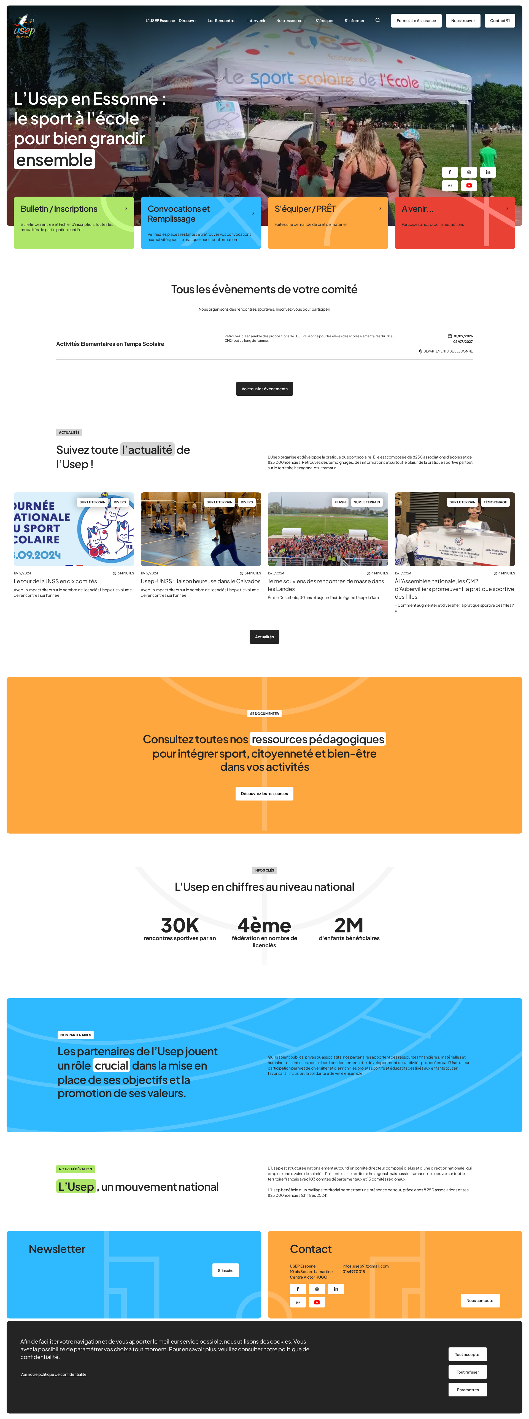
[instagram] (469, 172)
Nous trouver (463, 20)
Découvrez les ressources (264, 793)
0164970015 (353, 1271)
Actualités (264, 636)
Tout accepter (468, 1354)
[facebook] (450, 172)
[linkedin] (488, 172)
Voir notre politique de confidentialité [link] (53, 1374)
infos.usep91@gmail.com (365, 1265)
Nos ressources (290, 20)
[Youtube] (469, 185)
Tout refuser (468, 1371)
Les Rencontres (222, 20)
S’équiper (324, 20)
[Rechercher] (378, 21)
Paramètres (468, 1389)
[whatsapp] (450, 185)
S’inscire (226, 1270)
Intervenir (256, 20)
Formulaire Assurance (416, 20)
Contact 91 (500, 20)
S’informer (355, 20)
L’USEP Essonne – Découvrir (171, 20)
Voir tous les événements (265, 388)
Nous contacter (480, 1300)
